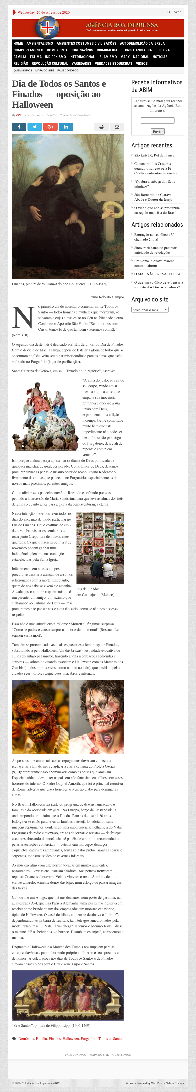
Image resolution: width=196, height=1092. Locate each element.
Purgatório (89, 1038)
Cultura (162, 50)
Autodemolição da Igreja (142, 43)
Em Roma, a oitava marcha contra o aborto (154, 263)
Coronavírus (82, 50)
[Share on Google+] (51, 127)
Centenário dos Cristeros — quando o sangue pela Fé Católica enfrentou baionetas (155, 168)
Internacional (82, 57)
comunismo (57, 50)
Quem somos (23, 70)
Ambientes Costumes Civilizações (86, 43)
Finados (55, 1038)
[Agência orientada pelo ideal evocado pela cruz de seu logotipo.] (98, 27)
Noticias (160, 57)
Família (20, 57)
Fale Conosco (68, 70)
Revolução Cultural (50, 63)
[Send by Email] (116, 127)
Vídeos (142, 63)
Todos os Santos (110, 1038)
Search (175, 12)
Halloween (71, 1038)
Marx (125, 57)
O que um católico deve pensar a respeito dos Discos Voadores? (158, 284)
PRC (19, 115)
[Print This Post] (101, 127)
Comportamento (28, 50)
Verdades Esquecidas (113, 63)
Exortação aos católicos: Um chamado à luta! (155, 237)
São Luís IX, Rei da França (154, 155)
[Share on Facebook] (19, 127)
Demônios (26, 1038)
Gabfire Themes (175, 1083)
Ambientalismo (40, 43)
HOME (18, 43)
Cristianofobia (138, 50)
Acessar (129, 1083)
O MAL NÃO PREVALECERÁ (157, 273)
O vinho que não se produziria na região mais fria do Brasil (157, 210)
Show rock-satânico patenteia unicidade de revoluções (156, 250)
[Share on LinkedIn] (66, 127)
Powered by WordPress (150, 1083)
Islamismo (107, 57)
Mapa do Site (44, 70)
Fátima (36, 57)
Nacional (141, 57)
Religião (21, 63)
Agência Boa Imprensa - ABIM (41, 1083)
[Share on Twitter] (35, 127)
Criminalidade (109, 50)
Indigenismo (55, 57)
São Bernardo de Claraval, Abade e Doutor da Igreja (154, 197)
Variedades (81, 63)
